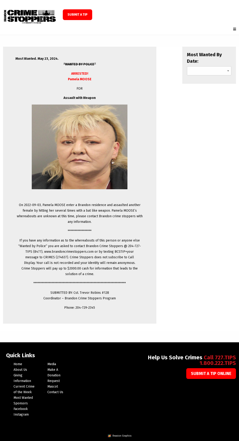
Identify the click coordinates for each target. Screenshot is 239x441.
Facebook (21, 409)
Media (51, 364)
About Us (20, 370)
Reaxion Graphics (121, 435)
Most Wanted (23, 398)
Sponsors (21, 403)
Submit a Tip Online (211, 373)
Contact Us (55, 392)
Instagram (21, 414)
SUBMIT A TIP (77, 15)
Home (18, 364)
